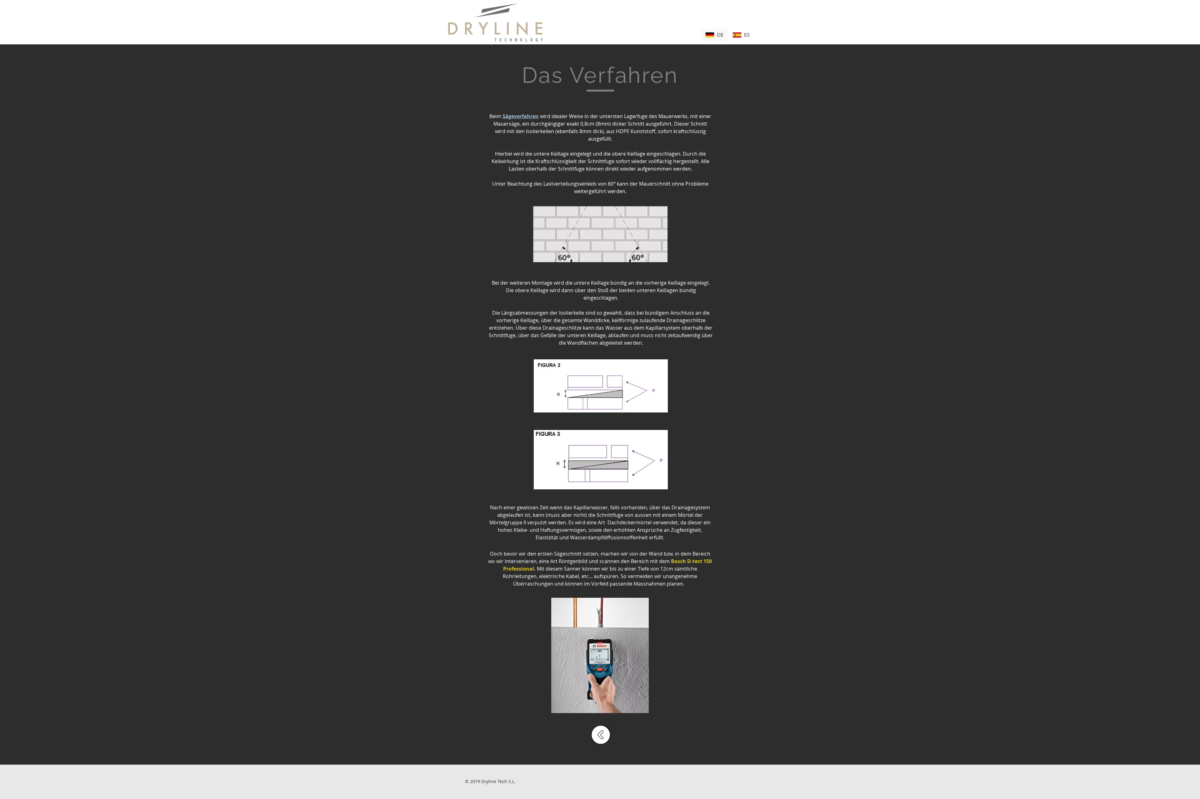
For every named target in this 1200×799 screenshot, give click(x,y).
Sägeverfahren (520, 116)
